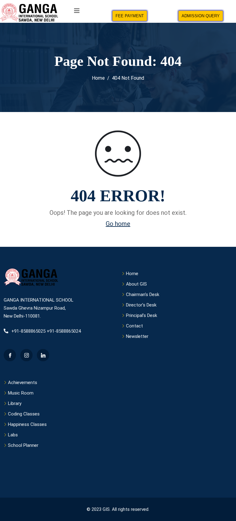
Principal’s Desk (141, 315)
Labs (13, 435)
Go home (118, 223)
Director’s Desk (141, 305)
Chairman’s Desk (142, 294)
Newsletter (137, 336)
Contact (134, 326)
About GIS (136, 284)
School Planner (23, 445)
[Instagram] (26, 355)
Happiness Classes (27, 424)
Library (15, 403)
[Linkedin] (43, 355)
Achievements (22, 382)
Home (132, 273)
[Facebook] (10, 355)
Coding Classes (24, 414)
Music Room (20, 393)
